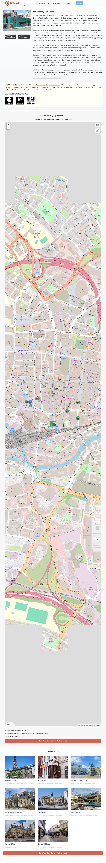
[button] (53, 424)
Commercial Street (44, 844)
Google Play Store (52, 87)
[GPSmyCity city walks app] (16, 3)
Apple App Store (38, 87)
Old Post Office (10, 844)
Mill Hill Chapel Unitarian (13, 812)
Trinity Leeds (75, 812)
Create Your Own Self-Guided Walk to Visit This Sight (53, 119)
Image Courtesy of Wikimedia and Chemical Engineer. (47, 78)
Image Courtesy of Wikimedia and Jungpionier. (50, 816)
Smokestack (42, 780)
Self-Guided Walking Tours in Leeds (47, 85)
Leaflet (80, 725)
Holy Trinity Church (11, 780)
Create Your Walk (54, 3)
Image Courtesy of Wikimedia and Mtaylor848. (50, 784)
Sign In (79, 3)
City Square (42, 812)
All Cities (42, 3)
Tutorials (67, 3)
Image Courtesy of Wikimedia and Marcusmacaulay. (84, 784)
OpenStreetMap (88, 725)
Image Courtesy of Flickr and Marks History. (16, 847)
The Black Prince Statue (79, 780)
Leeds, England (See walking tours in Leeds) (32, 733)
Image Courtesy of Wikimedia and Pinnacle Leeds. (84, 816)
